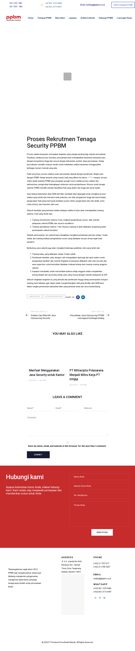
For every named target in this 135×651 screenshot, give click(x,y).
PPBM (90, 177)
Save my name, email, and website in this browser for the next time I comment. (67, 446)
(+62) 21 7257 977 (101, 563)
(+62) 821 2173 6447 (102, 592)
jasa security (34, 296)
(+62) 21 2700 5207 (101, 567)
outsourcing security (54, 296)
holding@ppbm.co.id (95, 5)
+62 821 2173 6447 (53, 6)
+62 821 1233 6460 (53, 3)
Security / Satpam (37, 380)
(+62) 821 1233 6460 (102, 588)
